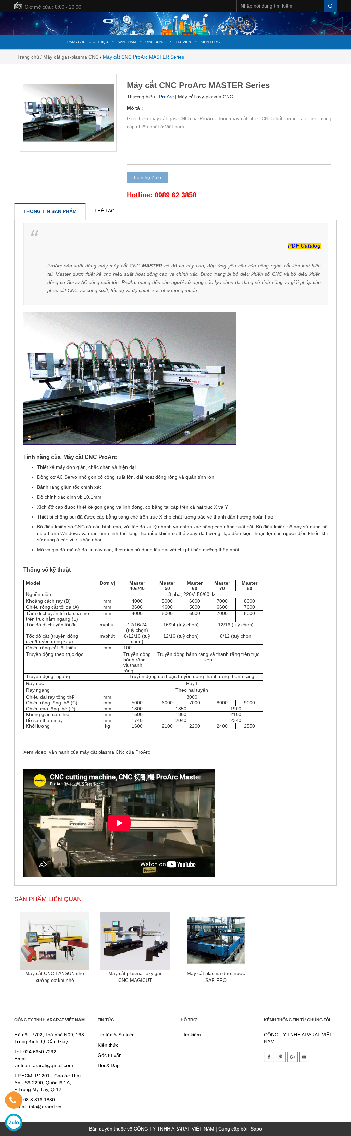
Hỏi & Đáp (109, 1065)
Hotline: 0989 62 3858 (161, 195)
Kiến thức (108, 1045)
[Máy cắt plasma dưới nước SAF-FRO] (216, 940)
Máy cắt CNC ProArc (90, 457)
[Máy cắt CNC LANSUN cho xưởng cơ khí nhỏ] (54, 940)
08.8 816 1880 (39, 1099)
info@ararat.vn (44, 1106)
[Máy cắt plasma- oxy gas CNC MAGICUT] (135, 940)
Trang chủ (28, 57)
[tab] (50, 211)
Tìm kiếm (191, 1034)
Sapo (256, 1129)
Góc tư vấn (110, 1055)
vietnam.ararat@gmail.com (43, 1065)
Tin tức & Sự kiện (116, 1034)
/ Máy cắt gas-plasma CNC (69, 57)
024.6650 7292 (39, 1051)
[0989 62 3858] (12, 1101)
